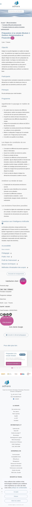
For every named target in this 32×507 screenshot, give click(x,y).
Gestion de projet (16, 470)
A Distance (10, 289)
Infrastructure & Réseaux (16, 442)
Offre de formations (11, 22)
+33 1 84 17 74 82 (16, 394)
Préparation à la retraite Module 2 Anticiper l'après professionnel (11, 355)
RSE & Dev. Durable (16, 472)
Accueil (3, 22)
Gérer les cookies (16, 500)
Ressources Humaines (16, 463)
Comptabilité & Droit (16, 456)
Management (16, 461)
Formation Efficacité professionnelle (11, 25)
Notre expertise (16, 413)
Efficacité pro (16, 459)
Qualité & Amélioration (16, 465)
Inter (2, 289)
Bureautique (16, 435)
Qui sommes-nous (16, 409)
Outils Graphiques (16, 444)
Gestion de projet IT (16, 433)
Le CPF (16, 418)
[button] (0, 4)
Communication (16, 454)
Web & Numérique (16, 439)
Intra (5, 289)
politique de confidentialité (19, 487)
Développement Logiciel (16, 437)
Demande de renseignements (16, 273)
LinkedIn (17, 399)
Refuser (16, 496)
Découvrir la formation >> (13, 363)
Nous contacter (6, 249)
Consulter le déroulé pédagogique (16, 335)
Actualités (16, 420)
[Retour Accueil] (16, 4)
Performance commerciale (16, 468)
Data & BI (16, 430)
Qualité (16, 416)
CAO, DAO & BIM (16, 446)
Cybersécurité (16, 428)
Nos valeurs (16, 411)
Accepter (16, 492)
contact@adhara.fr (17, 396)
